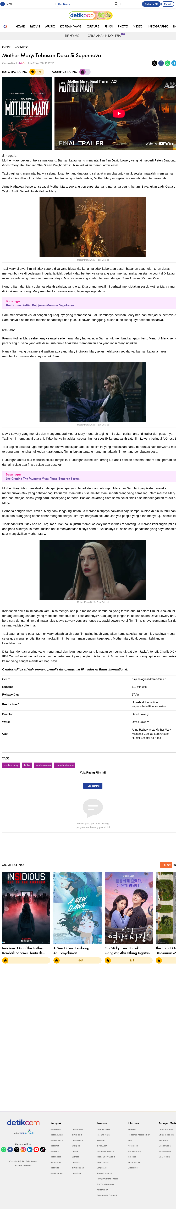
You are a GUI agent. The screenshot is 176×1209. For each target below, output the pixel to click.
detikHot (55, 1151)
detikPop (6, 47)
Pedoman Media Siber (139, 1135)
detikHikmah (78, 1168)
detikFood (77, 1135)
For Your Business (105, 1184)
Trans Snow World (106, 1157)
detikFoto (76, 1162)
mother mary (11, 765)
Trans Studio (103, 1162)
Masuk (167, 4)
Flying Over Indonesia (107, 1179)
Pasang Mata (103, 1135)
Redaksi (132, 1129)
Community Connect (107, 1195)
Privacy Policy (134, 1162)
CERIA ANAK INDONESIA (105, 35)
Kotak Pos (133, 1146)
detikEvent (102, 1146)
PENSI (108, 26)
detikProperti (57, 1173)
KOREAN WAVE (71, 26)
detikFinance (57, 1140)
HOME (20, 26)
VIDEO (138, 26)
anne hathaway (65, 765)
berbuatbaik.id (104, 1129)
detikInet (55, 1146)
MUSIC (50, 26)
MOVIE (35, 26)
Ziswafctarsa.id (104, 1173)
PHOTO (123, 26)
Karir (130, 1140)
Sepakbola (56, 1162)
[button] (6, 908)
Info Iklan (132, 1157)
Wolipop (76, 1146)
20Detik (75, 1157)
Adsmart (101, 1140)
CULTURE (93, 26)
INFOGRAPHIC (158, 26)
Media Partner (134, 1151)
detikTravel (77, 1129)
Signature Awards (105, 1151)
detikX (75, 1151)
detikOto (55, 1168)
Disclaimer (133, 1168)
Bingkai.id (102, 1168)
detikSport (56, 1157)
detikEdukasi (57, 1135)
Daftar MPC (151, 4)
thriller (27, 765)
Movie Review (22, 47)
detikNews (56, 1129)
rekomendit (102, 1190)
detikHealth (77, 1140)
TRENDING (72, 36)
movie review (43, 765)
